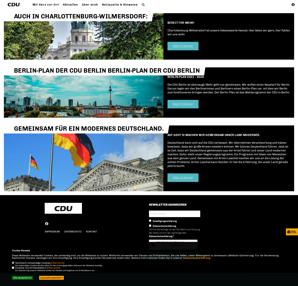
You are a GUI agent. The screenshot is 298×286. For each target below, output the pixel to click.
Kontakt (91, 231)
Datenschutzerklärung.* (161, 236)
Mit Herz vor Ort (46, 4)
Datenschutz (73, 231)
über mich (90, 4)
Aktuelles (70, 4)
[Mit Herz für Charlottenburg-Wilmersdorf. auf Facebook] (47, 224)
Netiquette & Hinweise (120, 4)
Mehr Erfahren (183, 46)
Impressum (52, 231)
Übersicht (57, 262)
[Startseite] (63, 208)
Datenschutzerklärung (196, 257)
